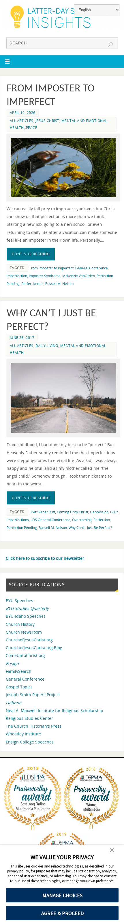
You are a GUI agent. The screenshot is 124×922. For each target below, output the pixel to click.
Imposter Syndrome (45, 275)
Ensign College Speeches (30, 742)
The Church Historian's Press (33, 726)
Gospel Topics (19, 687)
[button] (112, 850)
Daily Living (46, 345)
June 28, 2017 (22, 337)
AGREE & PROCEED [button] (62, 913)
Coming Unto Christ (72, 512)
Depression (99, 512)
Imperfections (18, 519)
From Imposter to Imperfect (51, 268)
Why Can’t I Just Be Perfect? (90, 527)
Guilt (114, 512)
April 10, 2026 (22, 112)
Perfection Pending (22, 527)
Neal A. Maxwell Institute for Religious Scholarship (54, 710)
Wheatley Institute (23, 734)
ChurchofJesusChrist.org (29, 640)
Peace (31, 127)
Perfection (101, 519)
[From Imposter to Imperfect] (63, 167)
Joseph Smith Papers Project (33, 694)
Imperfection (17, 275)
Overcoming (82, 519)
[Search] (110, 44)
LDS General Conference (50, 519)
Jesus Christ (47, 120)
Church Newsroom (24, 632)
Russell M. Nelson (59, 283)
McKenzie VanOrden (78, 275)
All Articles (21, 120)
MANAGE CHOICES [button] (62, 895)
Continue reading (31, 254)
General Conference (91, 268)
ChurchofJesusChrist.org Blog (34, 647)
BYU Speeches (19, 600)
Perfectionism (32, 283)
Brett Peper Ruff (42, 512)
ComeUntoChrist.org (25, 655)
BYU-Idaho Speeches (26, 616)
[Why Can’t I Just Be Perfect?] (63, 398)
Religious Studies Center (29, 718)
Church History (20, 624)
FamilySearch (18, 671)
